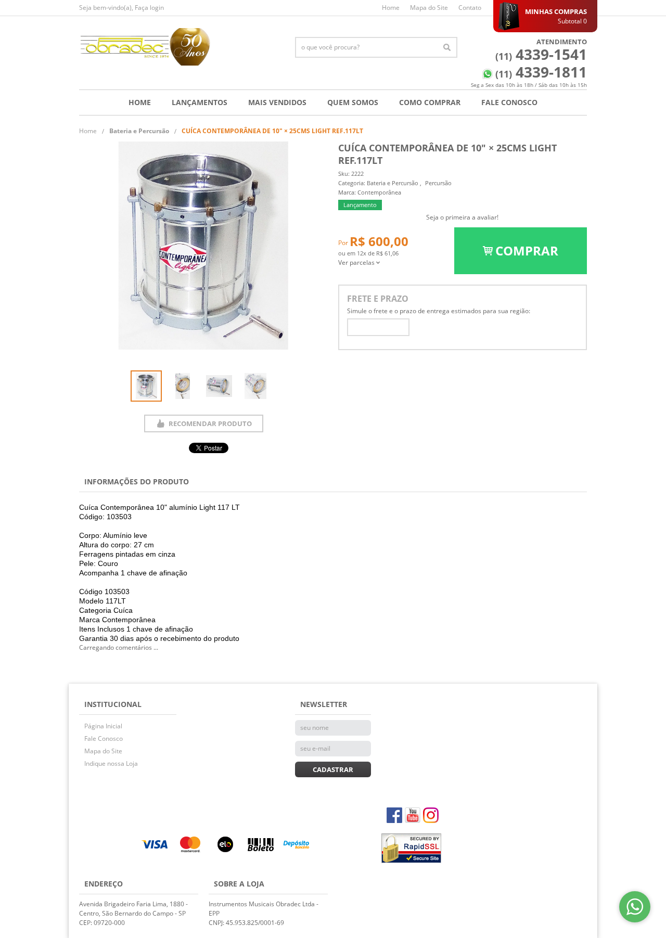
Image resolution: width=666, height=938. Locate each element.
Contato (469, 7)
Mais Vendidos (277, 102)
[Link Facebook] (394, 815)
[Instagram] (431, 815)
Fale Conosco (509, 102)
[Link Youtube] (412, 815)
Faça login (149, 7)
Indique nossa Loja (111, 763)
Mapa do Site (429, 7)
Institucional (113, 704)
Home (391, 7)
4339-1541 (541, 54)
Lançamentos (199, 102)
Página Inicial (103, 726)
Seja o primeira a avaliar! (462, 217)
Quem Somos (352, 102)
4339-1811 (541, 72)
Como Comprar (429, 102)
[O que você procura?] (447, 47)
